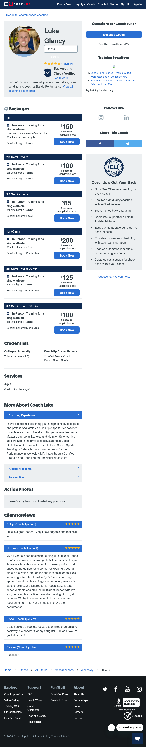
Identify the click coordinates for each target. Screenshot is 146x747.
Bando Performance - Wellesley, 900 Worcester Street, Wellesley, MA (111, 74)
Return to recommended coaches (26, 15)
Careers (78, 712)
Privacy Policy (41, 736)
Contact (78, 718)
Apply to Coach (85, 4)
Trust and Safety (36, 716)
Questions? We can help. (114, 276)
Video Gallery (11, 700)
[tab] (43, 415)
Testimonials (34, 721)
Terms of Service (61, 736)
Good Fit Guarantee (33, 707)
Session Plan (17, 477)
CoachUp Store (59, 700)
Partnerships (81, 700)
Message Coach (114, 34)
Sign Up (125, 4)
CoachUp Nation (108, 4)
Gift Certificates (13, 712)
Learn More (61, 78)
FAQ (29, 694)
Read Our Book (59, 694)
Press (77, 706)
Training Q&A (11, 706)
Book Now (67, 142)
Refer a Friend (12, 718)
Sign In (137, 4)
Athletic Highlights (20, 468)
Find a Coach (65, 4)
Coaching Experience (22, 415)
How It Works (34, 700)
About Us (79, 694)
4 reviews (67, 64)
